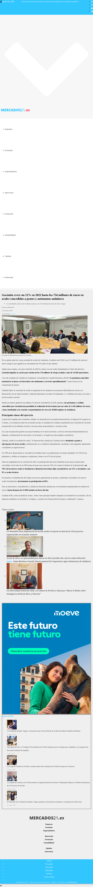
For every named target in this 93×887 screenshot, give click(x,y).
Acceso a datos (49, 877)
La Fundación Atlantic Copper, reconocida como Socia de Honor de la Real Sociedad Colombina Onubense (43, 731)
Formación (9, 214)
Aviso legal (49, 867)
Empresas (8, 129)
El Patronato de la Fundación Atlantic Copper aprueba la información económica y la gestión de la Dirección (44, 802)
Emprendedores (11, 171)
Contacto (49, 874)
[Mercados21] (46, 110)
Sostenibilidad (10, 235)
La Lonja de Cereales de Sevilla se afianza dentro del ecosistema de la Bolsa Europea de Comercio (40, 766)
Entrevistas (9, 277)
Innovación (9, 193)
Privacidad (49, 864)
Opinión (8, 256)
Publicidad (49, 870)
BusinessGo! (73, 882)
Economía (9, 150)
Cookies (49, 861)
